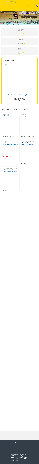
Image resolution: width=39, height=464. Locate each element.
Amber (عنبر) (24, 114)
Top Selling (24, 109)
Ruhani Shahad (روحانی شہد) (27, 141)
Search (29, 5)
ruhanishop (6, 141)
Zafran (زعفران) (6, 114)
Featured (5, 109)
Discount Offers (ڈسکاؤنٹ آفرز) (22, 227)
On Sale (14, 109)
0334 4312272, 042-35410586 (19, 459)
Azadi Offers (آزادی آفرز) (8, 200)
